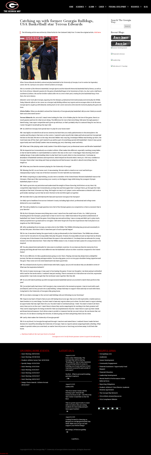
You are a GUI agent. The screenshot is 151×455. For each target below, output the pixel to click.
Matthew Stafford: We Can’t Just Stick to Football (37, 334)
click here (97, 32)
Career (101, 7)
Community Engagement (108, 363)
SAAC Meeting (26, 354)
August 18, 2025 (70, 417)
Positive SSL (4, 453)
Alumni (91, 7)
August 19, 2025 (70, 384)
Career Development (107, 360)
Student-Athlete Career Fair (31, 360)
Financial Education (106, 372)
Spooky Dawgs (26, 363)
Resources (135, 7)
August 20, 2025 (70, 355)
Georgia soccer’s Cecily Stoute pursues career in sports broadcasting (77, 336)
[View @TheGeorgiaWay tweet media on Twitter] (67, 411)
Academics (80, 7)
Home (71, 7)
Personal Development (117, 7)
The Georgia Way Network (109, 393)
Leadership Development (108, 375)
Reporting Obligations (107, 384)
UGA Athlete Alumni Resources (111, 396)
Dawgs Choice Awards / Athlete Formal (34, 382)
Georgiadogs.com (106, 354)
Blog (146, 7)
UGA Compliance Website (108, 399)
